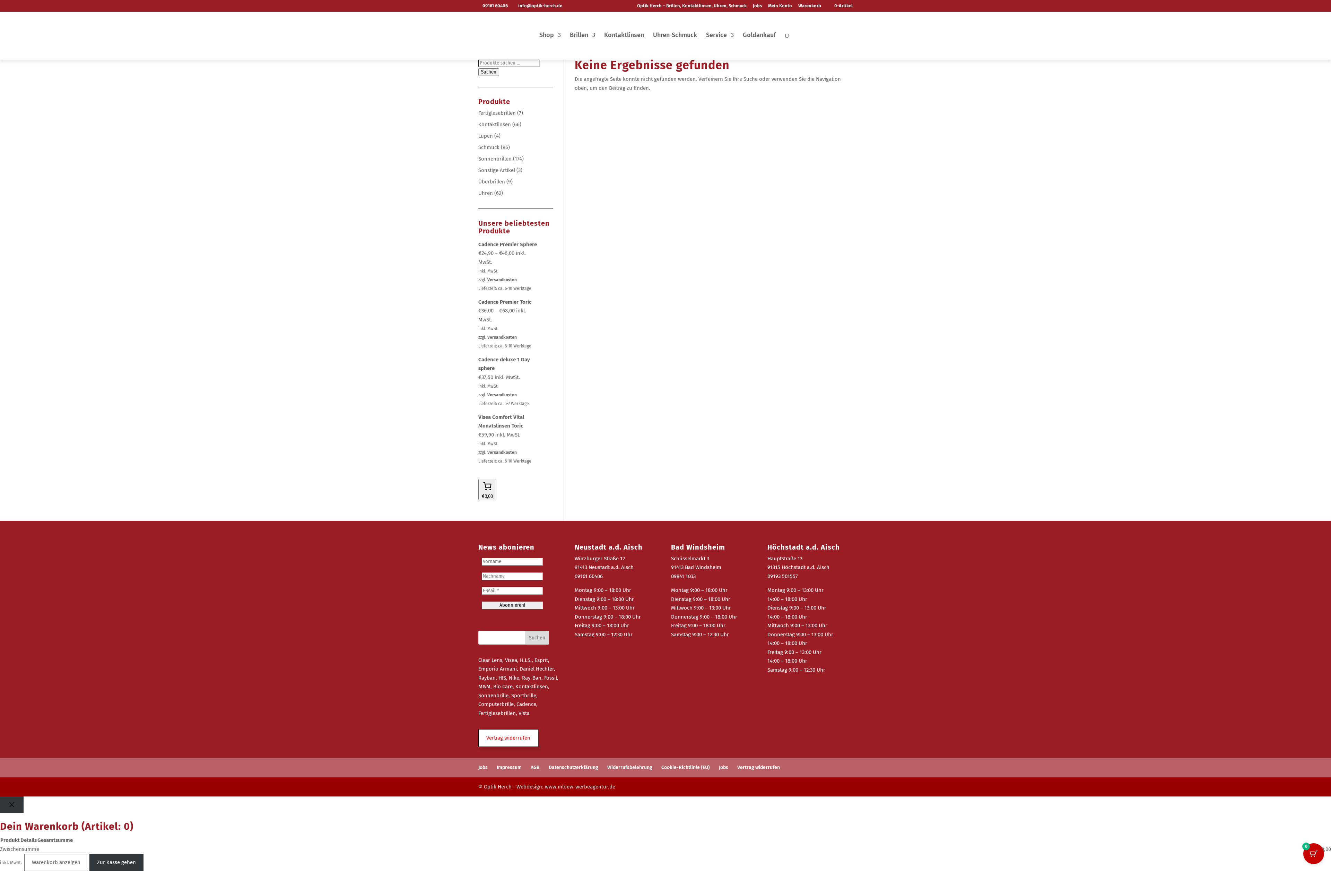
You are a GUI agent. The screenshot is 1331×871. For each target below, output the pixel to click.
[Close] (12, 804)
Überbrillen (491, 182)
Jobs (757, 5)
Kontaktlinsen (624, 36)
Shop (546, 36)
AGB (535, 767)
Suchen (488, 72)
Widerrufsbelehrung (629, 767)
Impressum (509, 767)
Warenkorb (809, 5)
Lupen (485, 136)
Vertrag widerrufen (758, 767)
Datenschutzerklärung (573, 767)
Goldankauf (759, 36)
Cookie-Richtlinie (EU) (685, 767)
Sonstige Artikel (496, 170)
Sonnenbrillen (495, 159)
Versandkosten (502, 279)
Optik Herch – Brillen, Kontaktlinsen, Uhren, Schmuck (692, 5)
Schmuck (488, 147)
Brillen (579, 36)
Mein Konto (780, 5)
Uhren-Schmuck (675, 36)
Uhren (485, 193)
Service (716, 36)
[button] (508, 738)
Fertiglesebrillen (497, 113)
